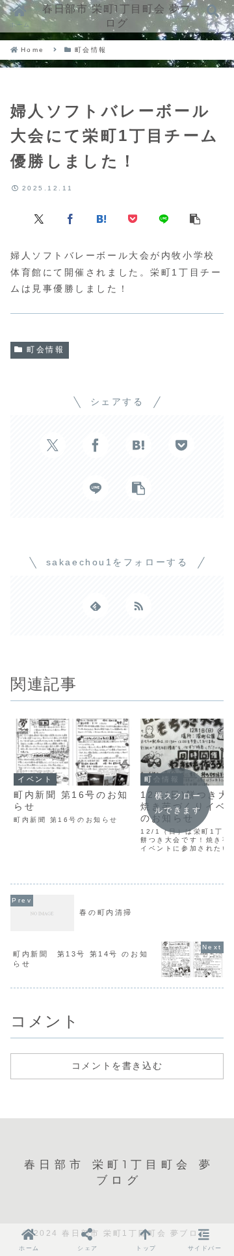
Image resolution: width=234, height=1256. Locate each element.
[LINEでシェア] (163, 217)
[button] (195, 217)
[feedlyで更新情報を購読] (96, 606)
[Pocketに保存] (132, 217)
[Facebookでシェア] (70, 217)
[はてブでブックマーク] (101, 217)
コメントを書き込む (117, 1065)
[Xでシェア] (39, 217)
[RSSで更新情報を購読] (138, 606)
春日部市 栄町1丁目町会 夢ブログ (117, 16)
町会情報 (45, 349)
